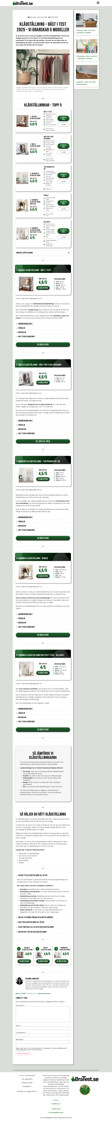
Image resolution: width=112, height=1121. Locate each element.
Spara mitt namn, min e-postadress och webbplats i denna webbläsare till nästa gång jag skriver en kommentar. (41, 1048)
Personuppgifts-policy (56, 1112)
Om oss (55, 1100)
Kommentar (20, 1005)
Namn (18, 1025)
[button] (69, 253)
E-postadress (21, 1032)
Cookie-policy (56, 1109)
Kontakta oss (56, 1104)
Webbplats (19, 1039)
